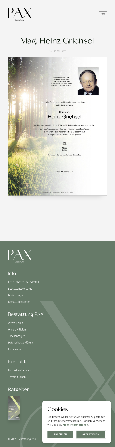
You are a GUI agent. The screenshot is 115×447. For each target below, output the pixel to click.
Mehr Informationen (75, 425)
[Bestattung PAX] (19, 14)
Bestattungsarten (18, 295)
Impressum (14, 349)
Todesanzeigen (16, 336)
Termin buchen (17, 377)
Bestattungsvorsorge (20, 288)
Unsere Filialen (17, 329)
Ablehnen (60, 434)
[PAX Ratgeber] (14, 408)
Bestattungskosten (19, 302)
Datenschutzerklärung (21, 342)
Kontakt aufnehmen (19, 370)
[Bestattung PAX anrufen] (104, 238)
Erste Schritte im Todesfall (23, 282)
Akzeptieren (91, 434)
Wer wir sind (15, 323)
